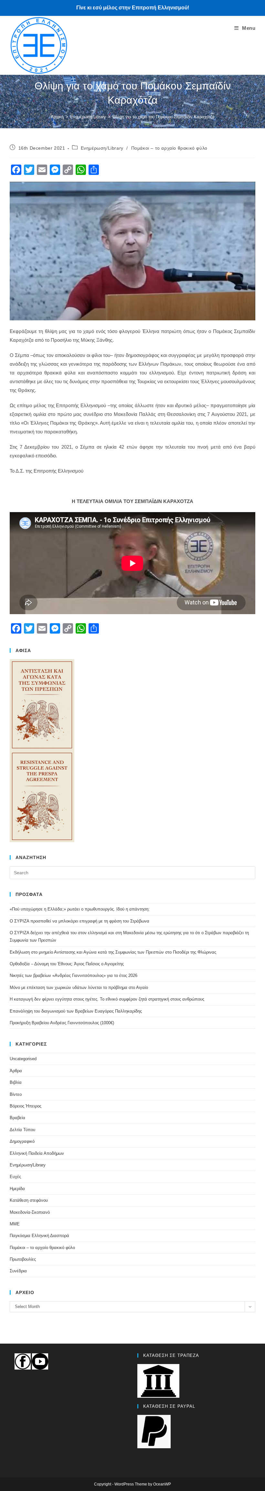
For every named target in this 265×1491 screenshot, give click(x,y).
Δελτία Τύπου (22, 1129)
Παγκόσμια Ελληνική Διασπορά (39, 1235)
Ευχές (15, 1176)
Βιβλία (16, 1082)
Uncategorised (23, 1058)
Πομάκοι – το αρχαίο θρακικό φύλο (169, 148)
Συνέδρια (18, 1270)
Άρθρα (16, 1070)
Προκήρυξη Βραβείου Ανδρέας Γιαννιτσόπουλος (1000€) (62, 1022)
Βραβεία (17, 1117)
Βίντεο (16, 1094)
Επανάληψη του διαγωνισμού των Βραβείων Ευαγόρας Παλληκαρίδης (76, 1011)
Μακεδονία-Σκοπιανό (30, 1212)
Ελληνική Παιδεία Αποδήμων (37, 1153)
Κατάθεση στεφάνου (29, 1200)
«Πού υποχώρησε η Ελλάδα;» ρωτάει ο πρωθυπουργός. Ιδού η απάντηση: (80, 909)
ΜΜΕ (15, 1223)
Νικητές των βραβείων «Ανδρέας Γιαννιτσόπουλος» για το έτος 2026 (73, 975)
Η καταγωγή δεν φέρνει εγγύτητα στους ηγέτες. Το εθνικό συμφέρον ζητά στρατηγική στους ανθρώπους (107, 999)
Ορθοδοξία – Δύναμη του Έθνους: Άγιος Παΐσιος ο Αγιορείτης (67, 963)
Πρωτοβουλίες (23, 1259)
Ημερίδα (17, 1188)
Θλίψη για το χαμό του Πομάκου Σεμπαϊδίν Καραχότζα (163, 116)
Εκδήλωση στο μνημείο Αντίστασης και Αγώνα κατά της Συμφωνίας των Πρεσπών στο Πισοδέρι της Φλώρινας (113, 952)
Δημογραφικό (22, 1141)
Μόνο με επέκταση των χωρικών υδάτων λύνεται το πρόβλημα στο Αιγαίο (79, 987)
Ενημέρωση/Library (102, 148)
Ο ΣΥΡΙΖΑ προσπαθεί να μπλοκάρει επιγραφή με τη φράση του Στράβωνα (79, 921)
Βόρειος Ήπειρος (25, 1106)
